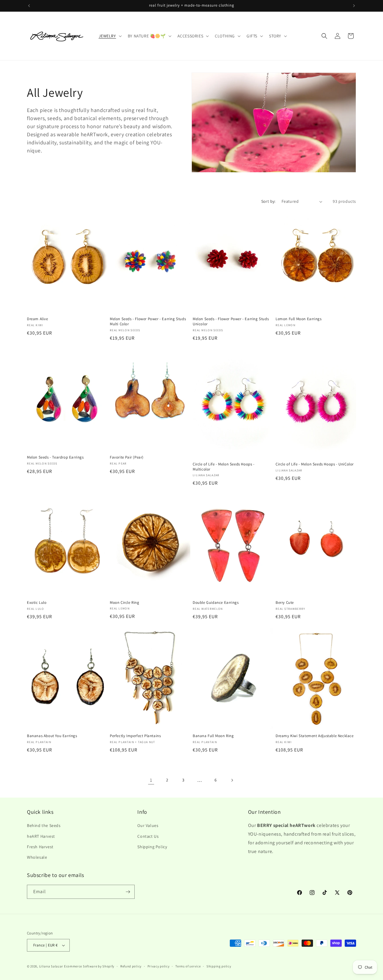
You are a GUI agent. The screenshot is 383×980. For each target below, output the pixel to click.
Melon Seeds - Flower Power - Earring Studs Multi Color (148, 321)
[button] (109, 36)
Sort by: (268, 201)
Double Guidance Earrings (215, 602)
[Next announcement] (354, 5)
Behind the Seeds (44, 825)
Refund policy (131, 966)
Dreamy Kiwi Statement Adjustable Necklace (315, 736)
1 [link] (151, 780)
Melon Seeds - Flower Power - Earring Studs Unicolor (231, 321)
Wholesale (37, 857)
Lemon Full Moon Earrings (298, 319)
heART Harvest (41, 836)
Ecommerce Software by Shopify (89, 966)
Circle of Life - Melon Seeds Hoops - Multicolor (224, 467)
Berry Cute (285, 602)
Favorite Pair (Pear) (127, 457)
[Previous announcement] (29, 5)
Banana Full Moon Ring (213, 736)
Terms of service (187, 966)
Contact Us (148, 836)
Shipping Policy (152, 846)
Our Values (147, 825)
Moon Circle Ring (124, 602)
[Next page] (231, 780)
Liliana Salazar (51, 966)
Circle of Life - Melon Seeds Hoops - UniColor (315, 464)
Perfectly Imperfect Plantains (135, 736)
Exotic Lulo (37, 602)
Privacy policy (159, 966)
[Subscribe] (127, 892)
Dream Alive (37, 319)
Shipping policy (218, 966)
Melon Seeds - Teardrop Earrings (55, 457)
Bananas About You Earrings (52, 736)
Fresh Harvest (40, 846)
